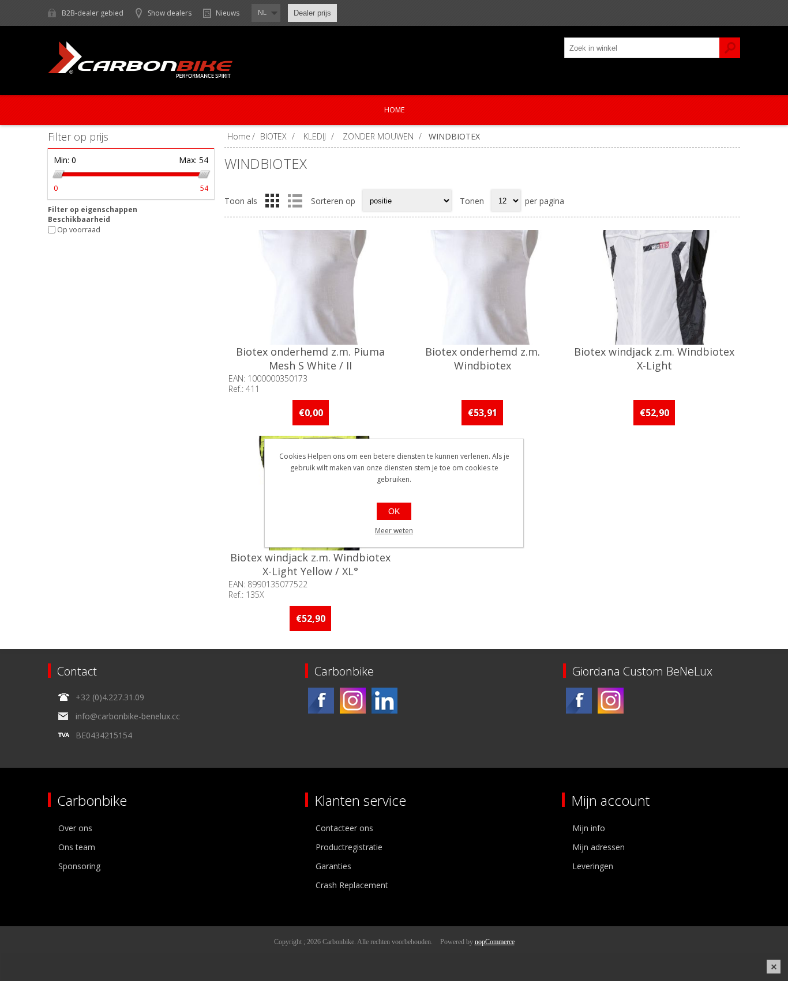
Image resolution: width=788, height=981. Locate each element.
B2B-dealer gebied (92, 13)
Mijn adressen (598, 847)
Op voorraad (78, 230)
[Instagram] (353, 701)
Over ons (75, 827)
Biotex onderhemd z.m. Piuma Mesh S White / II (310, 358)
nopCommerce (495, 942)
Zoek (729, 47)
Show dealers (170, 13)
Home (394, 110)
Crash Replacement (352, 885)
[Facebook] (321, 701)
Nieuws (227, 13)
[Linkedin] (384, 701)
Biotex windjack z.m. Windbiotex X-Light (654, 358)
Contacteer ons (344, 827)
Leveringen (592, 866)
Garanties (333, 866)
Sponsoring (79, 866)
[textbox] (642, 47)
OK (394, 511)
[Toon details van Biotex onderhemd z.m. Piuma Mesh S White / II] (310, 287)
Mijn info (588, 827)
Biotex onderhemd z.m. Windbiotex (482, 358)
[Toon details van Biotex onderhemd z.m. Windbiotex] (482, 287)
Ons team (76, 847)
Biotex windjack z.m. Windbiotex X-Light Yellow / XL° (310, 564)
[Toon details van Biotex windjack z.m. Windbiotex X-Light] (654, 287)
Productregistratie (349, 847)
